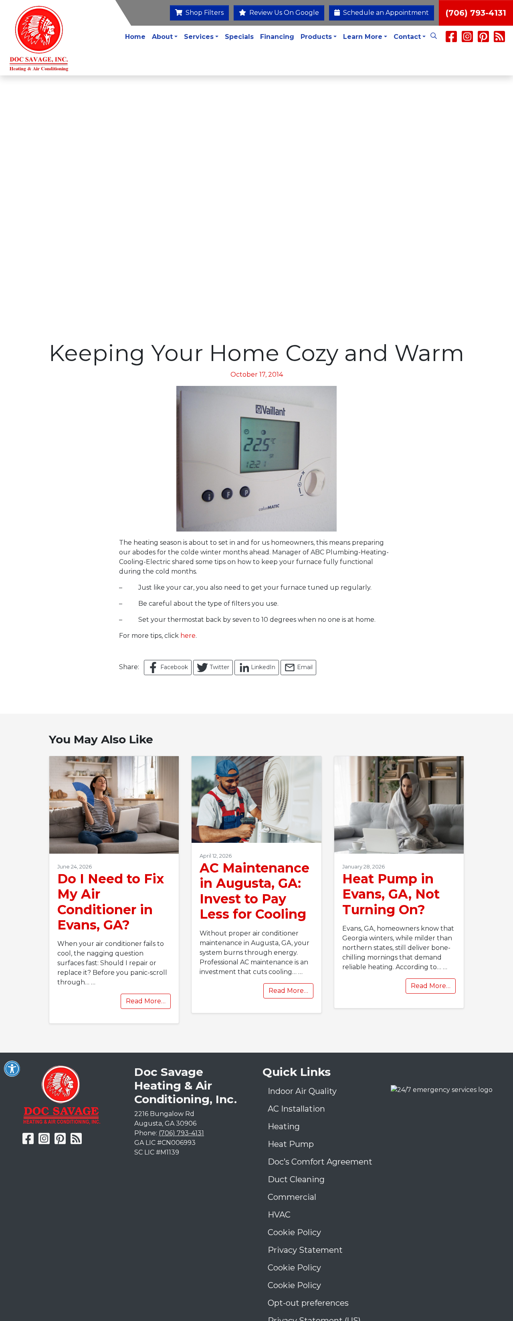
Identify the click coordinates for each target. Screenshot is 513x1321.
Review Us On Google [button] (283, 12)
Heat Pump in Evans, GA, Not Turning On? (391, 894)
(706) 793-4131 (476, 13)
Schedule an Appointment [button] (385, 12)
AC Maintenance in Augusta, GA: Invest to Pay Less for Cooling (254, 891)
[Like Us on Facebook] (451, 39)
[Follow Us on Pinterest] (483, 39)
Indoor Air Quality (302, 1091)
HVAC (279, 1215)
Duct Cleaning (296, 1179)
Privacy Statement (305, 1250)
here (188, 635)
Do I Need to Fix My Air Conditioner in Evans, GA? (110, 902)
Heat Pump (291, 1144)
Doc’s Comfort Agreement (320, 1162)
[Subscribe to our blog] (499, 39)
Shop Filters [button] (204, 12)
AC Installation (296, 1109)
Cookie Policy (294, 1232)
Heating (284, 1126)
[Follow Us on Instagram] (468, 39)
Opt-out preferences (308, 1303)
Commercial (292, 1197)
